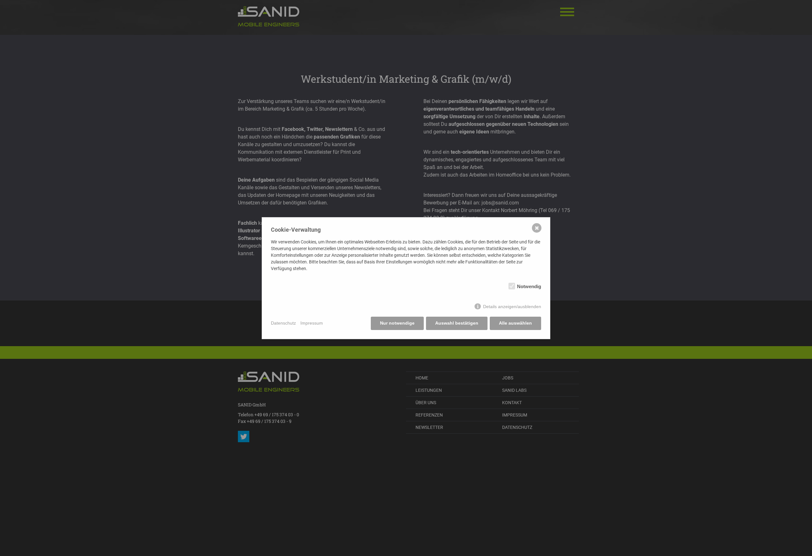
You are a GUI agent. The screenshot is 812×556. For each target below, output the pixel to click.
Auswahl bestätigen (456, 323)
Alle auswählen (515, 323)
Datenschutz (283, 323)
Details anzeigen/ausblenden (512, 306)
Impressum (311, 323)
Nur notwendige (397, 323)
